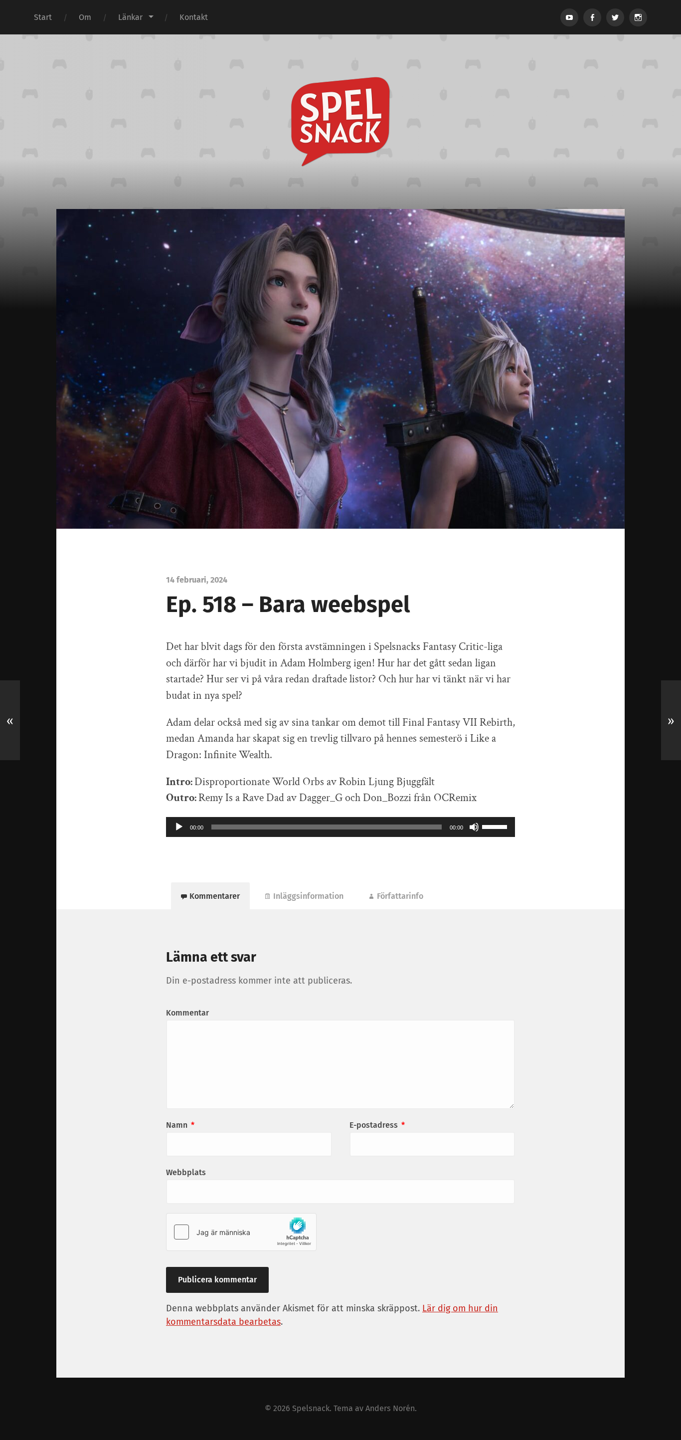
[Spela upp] (179, 827)
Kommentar (187, 1013)
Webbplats (186, 1172)
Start (43, 17)
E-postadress (377, 1125)
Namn (180, 1125)
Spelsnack (311, 1408)
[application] (340, 827)
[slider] (496, 826)
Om (85, 17)
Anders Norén (390, 1408)
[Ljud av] (474, 827)
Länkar (130, 17)
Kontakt (193, 17)
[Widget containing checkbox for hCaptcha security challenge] (241, 1232)
